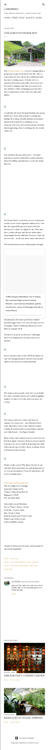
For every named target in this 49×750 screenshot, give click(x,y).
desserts (26, 565)
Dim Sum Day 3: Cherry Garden (24, 675)
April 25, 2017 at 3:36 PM (30, 582)
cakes (16, 565)
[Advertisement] (23, 190)
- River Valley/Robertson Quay (20, 562)
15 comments (15, 722)
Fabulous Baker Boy (16, 71)
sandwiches (8, 569)
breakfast (35, 562)
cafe (11, 565)
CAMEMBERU (11, 9)
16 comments (15, 680)
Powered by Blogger (26, 738)
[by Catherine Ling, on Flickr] (5, 107)
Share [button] (6, 559)
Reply (14, 594)
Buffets (30, 18)
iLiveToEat (16, 581)
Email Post (14, 559)
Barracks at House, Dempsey (23, 717)
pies (35, 565)
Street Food (18, 18)
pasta (32, 565)
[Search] (43, 4)
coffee (20, 565)
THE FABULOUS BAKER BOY (16, 483)
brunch (6, 565)
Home (7, 18)
